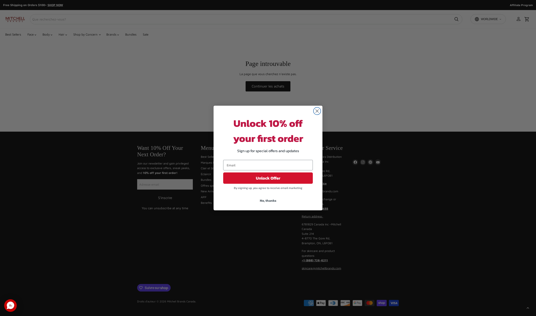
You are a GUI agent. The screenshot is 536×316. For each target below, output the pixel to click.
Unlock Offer (268, 178)
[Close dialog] (317, 111)
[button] (10, 305)
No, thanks (268, 200)
